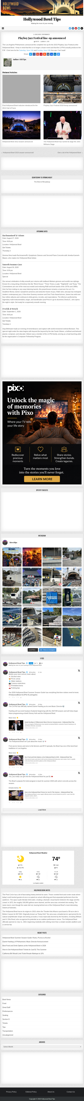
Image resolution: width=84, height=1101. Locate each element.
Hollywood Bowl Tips (42, 19)
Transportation (7, 1031)
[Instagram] (73, 28)
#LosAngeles (32, 695)
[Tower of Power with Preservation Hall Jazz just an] (32, 557)
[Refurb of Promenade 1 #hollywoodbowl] (32, 617)
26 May (40, 704)
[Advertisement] (41, 163)
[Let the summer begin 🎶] (11, 557)
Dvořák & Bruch (10, 308)
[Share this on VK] (48, 54)
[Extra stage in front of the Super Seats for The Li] (11, 597)
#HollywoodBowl (15, 695)
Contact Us (71, 1092)
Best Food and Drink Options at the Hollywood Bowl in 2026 (24, 946)
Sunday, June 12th (44, 50)
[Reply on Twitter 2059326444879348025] (10, 732)
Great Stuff (6, 1007)
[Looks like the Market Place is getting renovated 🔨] (52, 577)
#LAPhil (24, 695)
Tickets (5, 1023)
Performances (46, 34)
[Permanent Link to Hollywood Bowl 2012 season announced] (21, 125)
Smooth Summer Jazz (12, 264)
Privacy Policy (11, 1092)
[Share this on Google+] (37, 54)
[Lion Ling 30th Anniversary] (71, 577)
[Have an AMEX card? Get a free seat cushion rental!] (52, 597)
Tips (4, 1027)
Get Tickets (6, 247)
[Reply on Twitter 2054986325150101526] (10, 802)
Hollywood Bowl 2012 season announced (17, 142)
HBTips (37, 41)
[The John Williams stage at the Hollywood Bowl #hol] (11, 577)
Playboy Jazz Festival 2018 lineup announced (60, 105)
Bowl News (38, 34)
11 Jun (40, 672)
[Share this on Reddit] (44, 54)
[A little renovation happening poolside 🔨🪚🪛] (52, 557)
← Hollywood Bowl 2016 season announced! (17, 152)
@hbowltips (32, 672)
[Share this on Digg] (51, 54)
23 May (40, 739)
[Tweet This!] (30, 54)
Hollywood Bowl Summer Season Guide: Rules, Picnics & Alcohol (26, 938)
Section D (6, 1019)
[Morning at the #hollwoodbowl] (52, 617)
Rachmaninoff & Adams (13, 235)
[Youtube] (76, 28)
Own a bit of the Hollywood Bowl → (70, 152)
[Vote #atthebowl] (52, 636)
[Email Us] (79, 28)
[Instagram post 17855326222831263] (71, 636)
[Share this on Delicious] (58, 54)
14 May (40, 774)
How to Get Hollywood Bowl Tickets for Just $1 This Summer (24, 949)
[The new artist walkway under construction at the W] (71, 557)
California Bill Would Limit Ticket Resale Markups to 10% (23, 953)
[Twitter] (70, 28)
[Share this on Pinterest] (41, 54)
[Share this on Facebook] (34, 54)
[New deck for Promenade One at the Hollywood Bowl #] (11, 617)
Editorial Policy (31, 1092)
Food (4, 1003)
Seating (5, 1015)
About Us (51, 1092)
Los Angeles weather (38, 883)
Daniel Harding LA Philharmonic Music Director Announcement (25, 942)
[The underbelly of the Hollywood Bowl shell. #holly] (32, 636)
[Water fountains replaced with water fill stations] (71, 597)
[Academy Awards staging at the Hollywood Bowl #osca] (11, 636)
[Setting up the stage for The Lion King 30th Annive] (32, 597)
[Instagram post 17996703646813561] (71, 617)
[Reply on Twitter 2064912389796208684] (10, 697)
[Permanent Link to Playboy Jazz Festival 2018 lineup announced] (62, 89)
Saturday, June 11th (26, 50)
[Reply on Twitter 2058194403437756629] (10, 767)
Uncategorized (7, 1035)
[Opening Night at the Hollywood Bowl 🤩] (32, 577)
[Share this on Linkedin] (55, 54)
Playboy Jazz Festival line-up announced (42, 38)
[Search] (82, 28)
